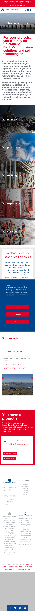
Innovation (25, 492)
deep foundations (24, 265)
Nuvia (28, 535)
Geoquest (28, 533)
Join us (25, 494)
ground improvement (12, 272)
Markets (25, 484)
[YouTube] (9, 504)
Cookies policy (22, 566)
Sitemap (27, 569)
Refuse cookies (17, 314)
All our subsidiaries (10, 458)
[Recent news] (20, 608)
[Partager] (9, 608)
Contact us (25, 496)
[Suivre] (15, 608)
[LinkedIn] (6, 504)
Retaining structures (12, 263)
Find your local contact (11, 453)
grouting (23, 272)
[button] (32, 10)
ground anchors (10, 267)
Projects (25, 488)
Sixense (23, 537)
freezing (7, 270)
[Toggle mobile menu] (28, 10)
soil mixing (13, 265)
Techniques (25, 486)
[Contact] (25, 608)
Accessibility (20, 569)
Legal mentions (12, 566)
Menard (22, 533)
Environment (25, 490)
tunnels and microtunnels (20, 270)
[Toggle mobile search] (25, 10)
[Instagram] (12, 504)
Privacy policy (12, 569)
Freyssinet (23, 535)
